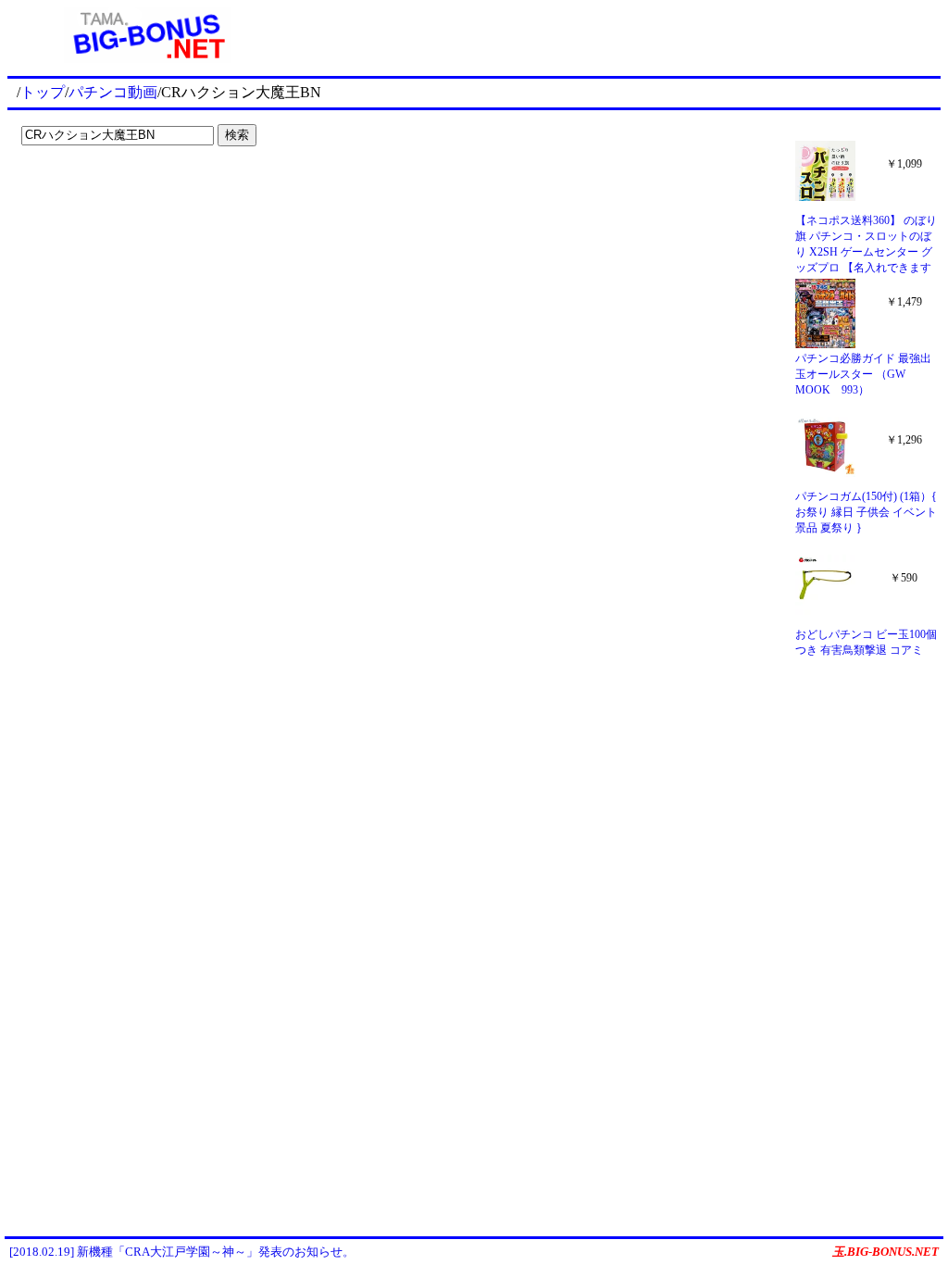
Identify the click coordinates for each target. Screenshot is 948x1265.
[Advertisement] (613, 35)
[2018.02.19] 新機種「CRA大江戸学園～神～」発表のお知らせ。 (182, 1252)
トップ (42, 92)
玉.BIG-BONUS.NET (885, 1252)
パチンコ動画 (113, 92)
